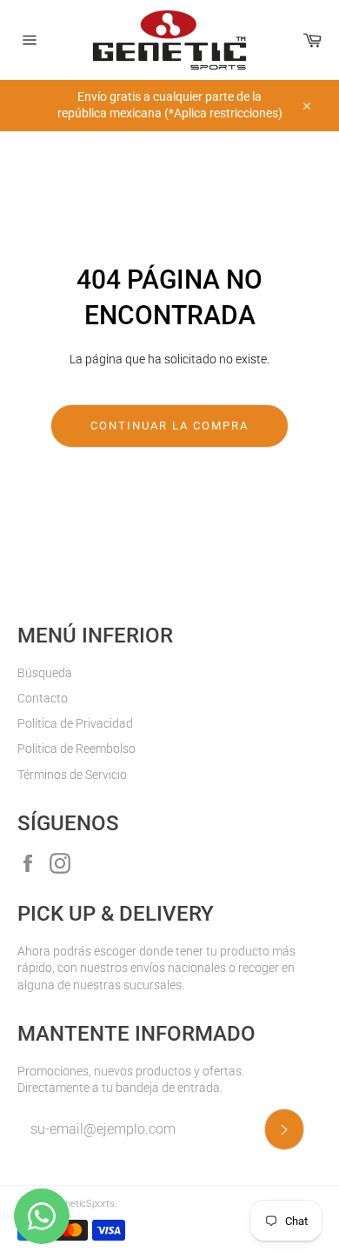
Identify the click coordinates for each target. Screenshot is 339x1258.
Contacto (42, 698)
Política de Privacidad (75, 723)
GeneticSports (84, 1203)
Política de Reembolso (76, 748)
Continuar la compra (169, 425)
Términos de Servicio (72, 775)
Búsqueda (44, 673)
